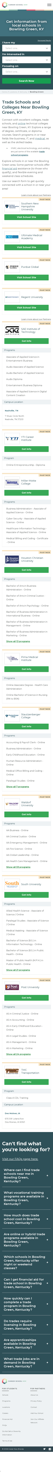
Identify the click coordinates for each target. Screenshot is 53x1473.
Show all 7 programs (17, 786)
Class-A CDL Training (17, 1098)
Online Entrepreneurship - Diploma (25, 465)
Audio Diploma (14, 379)
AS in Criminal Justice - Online (22, 1013)
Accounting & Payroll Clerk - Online (25, 742)
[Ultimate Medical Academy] (11, 236)
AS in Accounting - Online (20, 1020)
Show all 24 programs (18, 1054)
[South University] (11, 884)
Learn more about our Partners (36, 195)
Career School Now (17, 5)
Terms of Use (7, 1441)
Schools (5, 1395)
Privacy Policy (36, 1401)
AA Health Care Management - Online (26, 861)
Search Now (26, 80)
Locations (6, 1407)
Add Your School (37, 1413)
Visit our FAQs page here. (20, 1159)
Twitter (44, 1449)
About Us (34, 1395)
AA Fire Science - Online (19, 849)
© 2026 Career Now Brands (13, 1449)
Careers (5, 1413)
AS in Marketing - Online (19, 1048)
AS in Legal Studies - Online (21, 1036)
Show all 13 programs (18, 641)
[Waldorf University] (11, 804)
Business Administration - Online (23, 748)
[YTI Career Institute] (11, 438)
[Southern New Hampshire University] (11, 206)
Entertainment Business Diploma (24, 385)
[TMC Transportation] (11, 1071)
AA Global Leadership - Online (22, 855)
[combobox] (26, 48)
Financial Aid (7, 1419)
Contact (34, 1407)
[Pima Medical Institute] (11, 658)
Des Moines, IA (12, 1113)
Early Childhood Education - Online (25, 755)
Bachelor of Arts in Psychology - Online (27, 605)
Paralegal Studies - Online (20, 781)
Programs (6, 1401)
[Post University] (11, 987)
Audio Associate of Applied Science (25, 367)
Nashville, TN (11, 410)
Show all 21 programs (18, 970)
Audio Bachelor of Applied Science (25, 373)
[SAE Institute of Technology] (11, 330)
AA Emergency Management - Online (26, 842)
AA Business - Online (17, 830)
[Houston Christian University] (11, 559)
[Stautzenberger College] (11, 716)
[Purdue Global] (11, 267)
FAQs (4, 1425)
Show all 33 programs (18, 867)
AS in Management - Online (21, 1042)
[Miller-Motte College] (11, 482)
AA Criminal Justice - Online (21, 836)
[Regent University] (11, 297)
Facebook (50, 1449)
